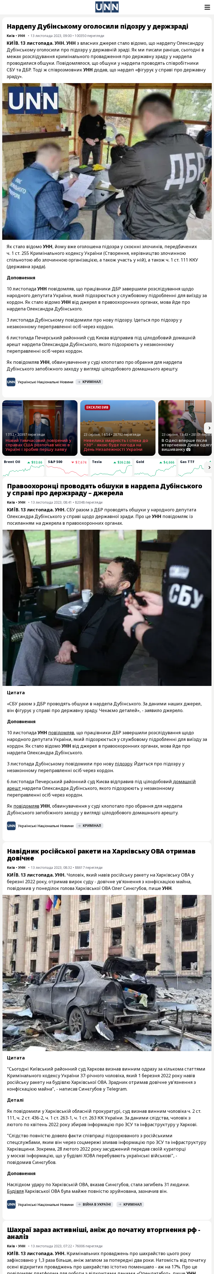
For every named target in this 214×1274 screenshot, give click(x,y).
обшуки (45, 63)
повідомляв (61, 733)
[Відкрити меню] (206, 7)
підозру (123, 764)
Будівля (15, 1191)
